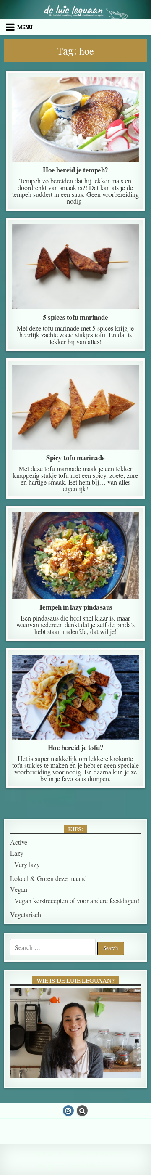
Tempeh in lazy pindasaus (75, 607)
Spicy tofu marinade (75, 457)
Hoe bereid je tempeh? (75, 169)
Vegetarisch (25, 914)
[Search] (82, 1110)
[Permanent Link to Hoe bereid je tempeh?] (75, 119)
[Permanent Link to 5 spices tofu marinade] (75, 266)
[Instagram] (68, 1110)
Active (18, 842)
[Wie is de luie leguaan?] (75, 1033)
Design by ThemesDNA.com (75, 1166)
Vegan (86, 98)
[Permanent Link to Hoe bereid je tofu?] (75, 697)
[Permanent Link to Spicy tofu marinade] (75, 407)
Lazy (62, 98)
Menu (25, 27)
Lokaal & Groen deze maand (48, 878)
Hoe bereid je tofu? (76, 747)
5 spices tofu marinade (75, 317)
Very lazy (89, 533)
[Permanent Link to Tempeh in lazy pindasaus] (75, 555)
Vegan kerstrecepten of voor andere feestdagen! (76, 900)
